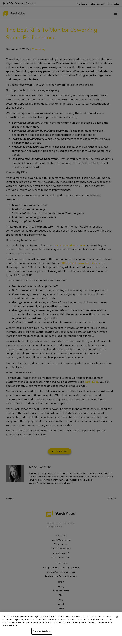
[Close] (117, 617)
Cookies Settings (41, 631)
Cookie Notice (10, 625)
